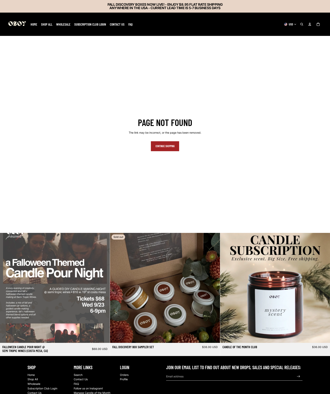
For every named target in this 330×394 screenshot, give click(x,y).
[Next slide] (214, 288)
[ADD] (104, 337)
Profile (124, 379)
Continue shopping (165, 146)
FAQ (76, 383)
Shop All (33, 379)
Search (78, 374)
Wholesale (34, 383)
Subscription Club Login (42, 388)
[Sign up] (298, 376)
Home (31, 374)
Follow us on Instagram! (88, 388)
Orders (124, 374)
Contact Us (81, 379)
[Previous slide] (115, 288)
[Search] (302, 24)
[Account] (310, 24)
